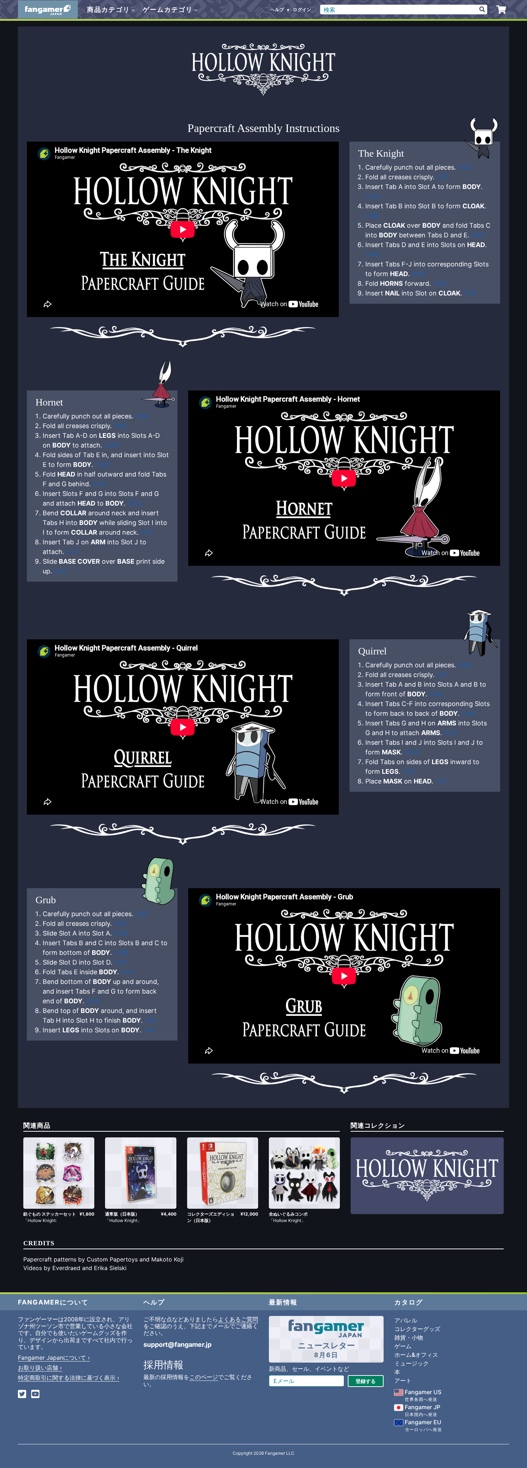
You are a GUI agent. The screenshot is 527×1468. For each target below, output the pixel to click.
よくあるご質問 (238, 1319)
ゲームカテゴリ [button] (169, 9)
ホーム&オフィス (416, 1354)
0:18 (120, 426)
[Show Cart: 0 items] (501, 9)
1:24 (60, 571)
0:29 (372, 196)
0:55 (93, 1001)
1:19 (149, 1030)
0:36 (372, 215)
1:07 (441, 781)
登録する (366, 1381)
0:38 (468, 713)
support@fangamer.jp (177, 1344)
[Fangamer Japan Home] (48, 9)
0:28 (436, 694)
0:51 (127, 972)
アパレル (405, 1320)
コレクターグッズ (417, 1328)
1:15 (469, 293)
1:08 (439, 283)
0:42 (478, 235)
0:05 (142, 914)
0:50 (134, 503)
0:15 (442, 177)
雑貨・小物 (408, 1337)
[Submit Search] (482, 9)
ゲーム (403, 1346)
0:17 (442, 674)
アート (403, 1380)
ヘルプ (277, 9)
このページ (203, 1377)
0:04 (465, 167)
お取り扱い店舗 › (40, 1367)
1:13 (71, 551)
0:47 (450, 733)
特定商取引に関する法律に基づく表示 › (68, 1377)
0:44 (99, 484)
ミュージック (411, 1363)
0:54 (411, 752)
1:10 (150, 1020)
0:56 (418, 274)
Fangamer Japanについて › (54, 1357)
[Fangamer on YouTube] (35, 1394)
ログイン (302, 9)
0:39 (102, 464)
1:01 (146, 532)
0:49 (372, 254)
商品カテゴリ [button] (109, 9)
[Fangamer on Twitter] (22, 1394)
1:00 (408, 771)
